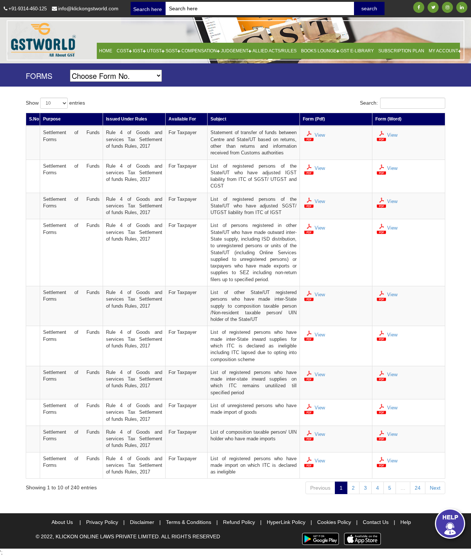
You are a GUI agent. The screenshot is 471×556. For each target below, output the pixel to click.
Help (405, 522)
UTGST (154, 50)
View (320, 135)
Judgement (234, 50)
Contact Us (379, 522)
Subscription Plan (401, 50)
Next (435, 488)
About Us (66, 522)
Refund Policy (242, 522)
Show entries (55, 103)
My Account (443, 50)
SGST (171, 50)
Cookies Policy (337, 522)
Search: (369, 103)
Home (105, 50)
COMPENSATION (199, 50)
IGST (138, 50)
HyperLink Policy (289, 522)
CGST (123, 50)
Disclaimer (145, 522)
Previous (320, 488)
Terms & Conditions (192, 522)
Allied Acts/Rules (274, 50)
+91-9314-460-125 (27, 8)
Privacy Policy (105, 522)
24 (418, 488)
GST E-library (357, 50)
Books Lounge (318, 50)
